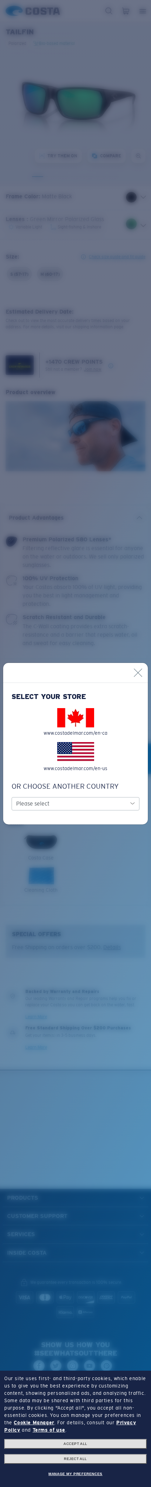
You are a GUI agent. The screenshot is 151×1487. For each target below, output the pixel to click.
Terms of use (49, 1430)
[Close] (138, 673)
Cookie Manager (34, 1422)
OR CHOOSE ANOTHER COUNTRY (65, 786)
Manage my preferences (75, 1474)
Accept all (75, 1444)
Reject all (75, 1459)
